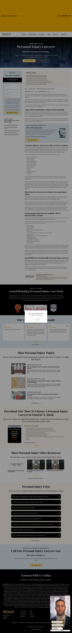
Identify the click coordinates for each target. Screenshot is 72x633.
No (34, 319)
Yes (38, 319)
